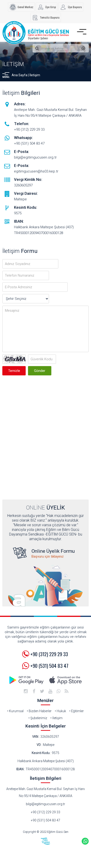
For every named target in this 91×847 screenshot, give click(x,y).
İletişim (34, 75)
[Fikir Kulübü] (45, 841)
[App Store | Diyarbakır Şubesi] (65, 680)
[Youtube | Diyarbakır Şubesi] (50, 691)
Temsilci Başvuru (50, 17)
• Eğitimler (76, 711)
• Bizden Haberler (39, 711)
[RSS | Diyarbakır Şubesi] (66, 691)
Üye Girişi (50, 7)
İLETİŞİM (13, 64)
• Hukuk (60, 711)
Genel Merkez (25, 7)
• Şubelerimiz (37, 718)
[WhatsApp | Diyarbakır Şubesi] (58, 691)
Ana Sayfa (19, 75)
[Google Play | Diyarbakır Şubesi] (26, 680)
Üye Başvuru (75, 7)
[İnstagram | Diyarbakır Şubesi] (25, 691)
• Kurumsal (15, 711)
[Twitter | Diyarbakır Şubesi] (42, 691)
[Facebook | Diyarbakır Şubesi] (33, 691)
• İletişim (56, 718)
